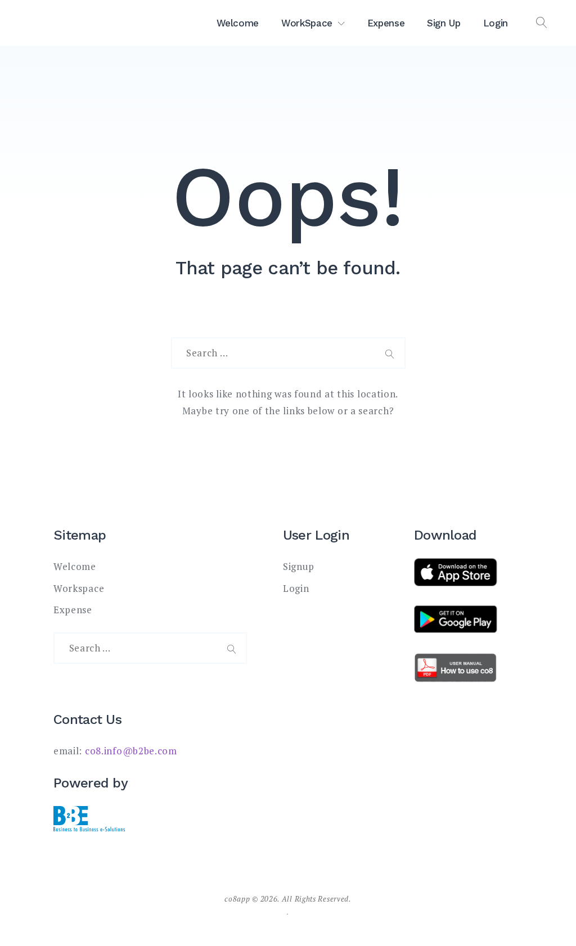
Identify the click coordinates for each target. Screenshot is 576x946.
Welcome (238, 23)
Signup (298, 566)
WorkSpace (306, 23)
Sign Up (444, 23)
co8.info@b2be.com (131, 750)
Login (495, 23)
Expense (386, 23)
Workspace (78, 588)
